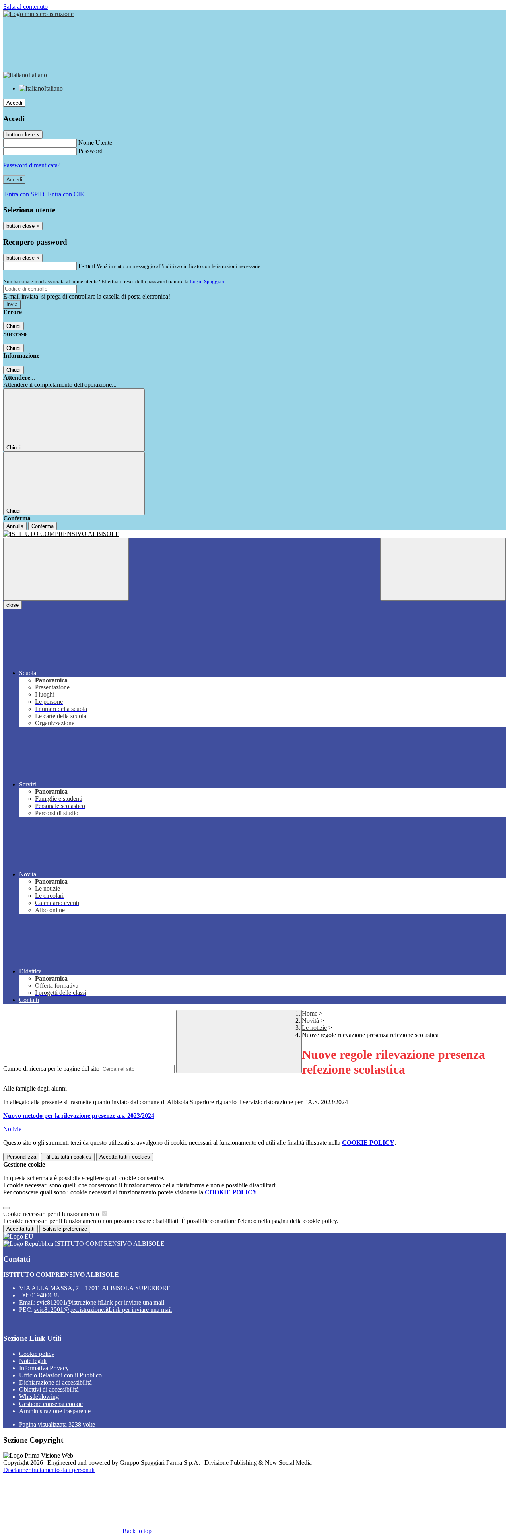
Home (309, 1013)
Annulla (14, 526)
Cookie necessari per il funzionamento (52, 1213)
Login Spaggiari (207, 281)
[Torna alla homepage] (254, 534)
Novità (310, 1020)
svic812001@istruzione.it (100, 1302)
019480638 (44, 1295)
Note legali (33, 1360)
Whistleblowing (39, 1396)
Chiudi (13, 326)
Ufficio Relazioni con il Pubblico (60, 1375)
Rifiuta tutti (67, 1157)
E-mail (86, 265)
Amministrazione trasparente (55, 1411)
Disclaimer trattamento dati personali (49, 1469)
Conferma (42, 526)
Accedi (14, 103)
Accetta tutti (124, 1157)
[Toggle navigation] (66, 569)
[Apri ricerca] (443, 569)
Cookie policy (36, 1353)
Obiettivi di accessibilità (49, 1389)
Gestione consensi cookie (51, 1403)
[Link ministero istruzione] (38, 13)
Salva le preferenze (65, 1229)
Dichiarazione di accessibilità (55, 1382)
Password (90, 151)
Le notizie (314, 1027)
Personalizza (21, 1157)
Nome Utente (95, 142)
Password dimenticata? (31, 165)
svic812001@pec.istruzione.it (103, 1309)
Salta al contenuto (25, 6)
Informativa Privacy (44, 1368)
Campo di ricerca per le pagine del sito (51, 1068)
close (12, 605)
